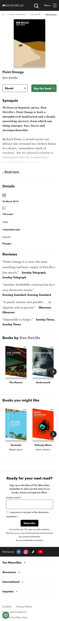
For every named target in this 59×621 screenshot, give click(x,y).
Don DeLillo (36, 14)
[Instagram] (25, 551)
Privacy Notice (24, 606)
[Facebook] (18, 551)
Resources (9, 572)
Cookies (6, 606)
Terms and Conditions (14, 611)
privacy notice (20, 533)
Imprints (8, 591)
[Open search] (36, 6)
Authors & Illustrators (17, 14)
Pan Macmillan (11, 562)
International (10, 582)
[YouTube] (40, 552)
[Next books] (53, 371)
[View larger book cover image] (29, 43)
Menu (47, 5)
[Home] (13, 5)
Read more (12, 172)
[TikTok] (33, 551)
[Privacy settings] (5, 615)
